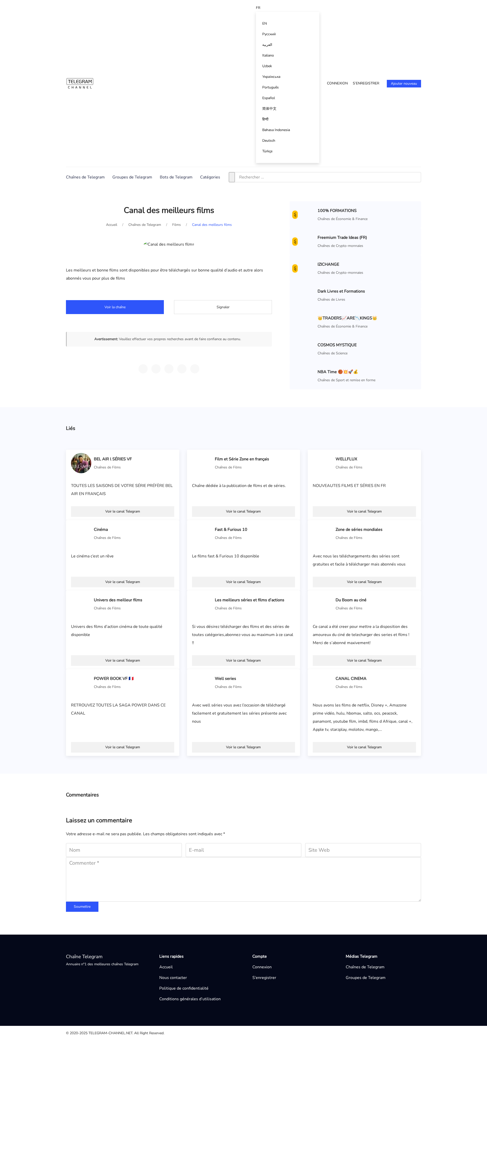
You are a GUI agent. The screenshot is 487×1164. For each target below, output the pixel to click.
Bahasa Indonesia (276, 130)
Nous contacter (173, 977)
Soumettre (82, 906)
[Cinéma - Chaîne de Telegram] (81, 533)
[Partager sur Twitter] (168, 368)
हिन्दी (265, 119)
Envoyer (297, 1129)
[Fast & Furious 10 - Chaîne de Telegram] (202, 533)
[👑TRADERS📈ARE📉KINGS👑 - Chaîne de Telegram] (305, 322)
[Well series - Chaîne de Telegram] (202, 682)
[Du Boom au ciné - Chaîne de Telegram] (323, 604)
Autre (239, 1045)
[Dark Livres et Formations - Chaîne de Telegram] (305, 295)
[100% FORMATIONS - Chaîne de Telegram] (305, 214)
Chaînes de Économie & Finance (343, 218)
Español (268, 98)
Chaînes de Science (332, 353)
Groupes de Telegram (132, 177)
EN (264, 23)
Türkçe (267, 151)
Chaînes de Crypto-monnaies (340, 245)
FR (258, 7)
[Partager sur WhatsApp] (156, 368)
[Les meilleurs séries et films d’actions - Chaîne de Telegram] (202, 604)
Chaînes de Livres (331, 299)
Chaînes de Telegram (85, 177)
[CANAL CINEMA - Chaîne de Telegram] (323, 682)
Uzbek (267, 66)
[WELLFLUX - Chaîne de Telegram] (323, 463)
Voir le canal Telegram (122, 511)
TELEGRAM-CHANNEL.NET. (111, 1033)
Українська (271, 76)
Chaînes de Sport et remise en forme (346, 380)
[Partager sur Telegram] (143, 368)
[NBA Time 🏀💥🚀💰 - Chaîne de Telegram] (305, 375)
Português (270, 87)
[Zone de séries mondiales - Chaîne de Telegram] (323, 533)
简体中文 (269, 108)
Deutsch (268, 140)
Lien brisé (243, 1053)
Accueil (166, 967)
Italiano (268, 55)
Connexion (337, 83)
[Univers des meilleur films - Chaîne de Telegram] (81, 604)
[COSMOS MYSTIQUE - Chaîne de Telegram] (305, 349)
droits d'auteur (248, 1061)
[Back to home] (80, 83)
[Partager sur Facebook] (181, 368)
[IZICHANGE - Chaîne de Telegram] (305, 268)
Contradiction (246, 1069)
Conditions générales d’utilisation (190, 999)
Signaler (223, 307)
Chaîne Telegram (84, 956)
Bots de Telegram (176, 177)
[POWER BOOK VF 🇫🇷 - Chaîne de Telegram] (81, 682)
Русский (269, 34)
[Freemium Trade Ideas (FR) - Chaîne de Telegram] (305, 241)
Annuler (269, 1129)
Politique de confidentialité (183, 988)
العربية (267, 44)
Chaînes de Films (107, 467)
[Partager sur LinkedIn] (194, 368)
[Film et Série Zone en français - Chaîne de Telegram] (202, 463)
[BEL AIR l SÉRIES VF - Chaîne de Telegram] (81, 463)
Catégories (210, 177)
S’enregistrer (366, 83)
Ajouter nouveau (404, 83)
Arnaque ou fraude (251, 1077)
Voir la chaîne (115, 307)
